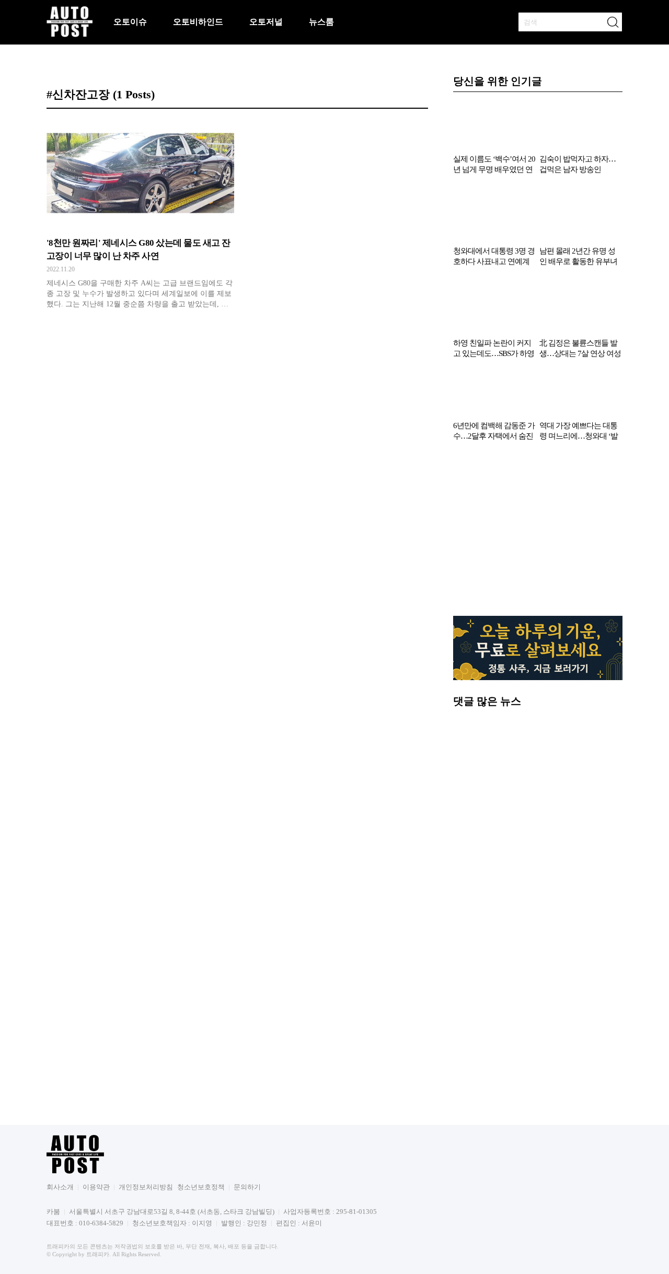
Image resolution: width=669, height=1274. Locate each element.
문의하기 (247, 1187)
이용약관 (96, 1187)
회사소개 (60, 1187)
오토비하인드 (198, 21)
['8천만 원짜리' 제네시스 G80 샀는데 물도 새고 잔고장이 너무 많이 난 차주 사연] (140, 217)
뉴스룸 (321, 21)
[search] (612, 22)
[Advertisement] (537, 533)
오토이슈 (130, 21)
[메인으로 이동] (70, 35)
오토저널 (266, 21)
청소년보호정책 (201, 1187)
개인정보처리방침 (146, 1187)
